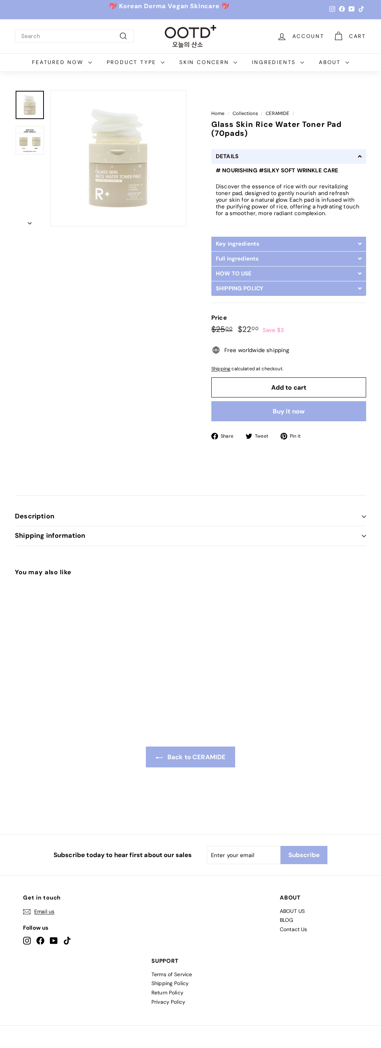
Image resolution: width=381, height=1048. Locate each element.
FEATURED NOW (59, 62)
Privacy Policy (168, 1002)
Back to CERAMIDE (196, 757)
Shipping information (50, 535)
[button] (288, 156)
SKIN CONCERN (205, 62)
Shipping (220, 368)
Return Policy (167, 992)
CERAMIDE (277, 113)
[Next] (30, 221)
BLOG (287, 920)
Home (218, 113)
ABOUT (331, 62)
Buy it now (289, 411)
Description (34, 516)
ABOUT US (292, 911)
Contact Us (293, 929)
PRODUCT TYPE (133, 62)
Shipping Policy (170, 983)
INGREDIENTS (275, 62)
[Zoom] (118, 158)
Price (219, 317)
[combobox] (74, 36)
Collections (245, 113)
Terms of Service (171, 974)
